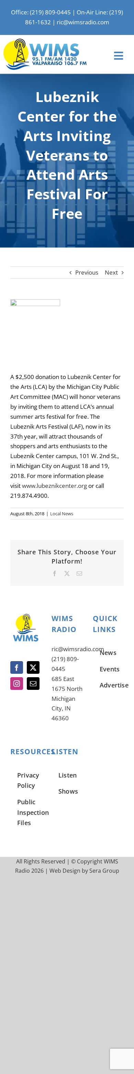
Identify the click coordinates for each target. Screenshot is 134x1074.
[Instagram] (16, 683)
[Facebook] (16, 667)
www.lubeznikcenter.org (54, 486)
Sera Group (104, 870)
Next (111, 272)
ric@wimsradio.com (83, 22)
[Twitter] (33, 667)
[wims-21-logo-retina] (45, 42)
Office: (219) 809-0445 (41, 12)
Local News (61, 513)
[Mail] (33, 683)
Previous (86, 272)
